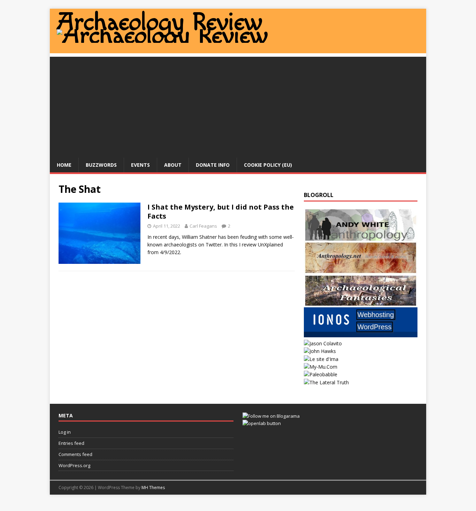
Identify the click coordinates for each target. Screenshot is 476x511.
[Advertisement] (238, 105)
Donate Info (213, 165)
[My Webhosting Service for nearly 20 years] (360, 335)
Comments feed (75, 454)
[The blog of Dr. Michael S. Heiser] (320, 374)
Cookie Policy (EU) (268, 165)
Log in (65, 432)
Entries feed (71, 443)
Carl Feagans (203, 226)
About (173, 165)
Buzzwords (101, 165)
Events (140, 165)
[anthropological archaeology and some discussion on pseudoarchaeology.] (360, 237)
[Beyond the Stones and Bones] (360, 270)
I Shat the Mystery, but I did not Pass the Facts (220, 211)
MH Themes (153, 487)
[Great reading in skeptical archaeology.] (326, 382)
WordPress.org (74, 465)
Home (64, 165)
